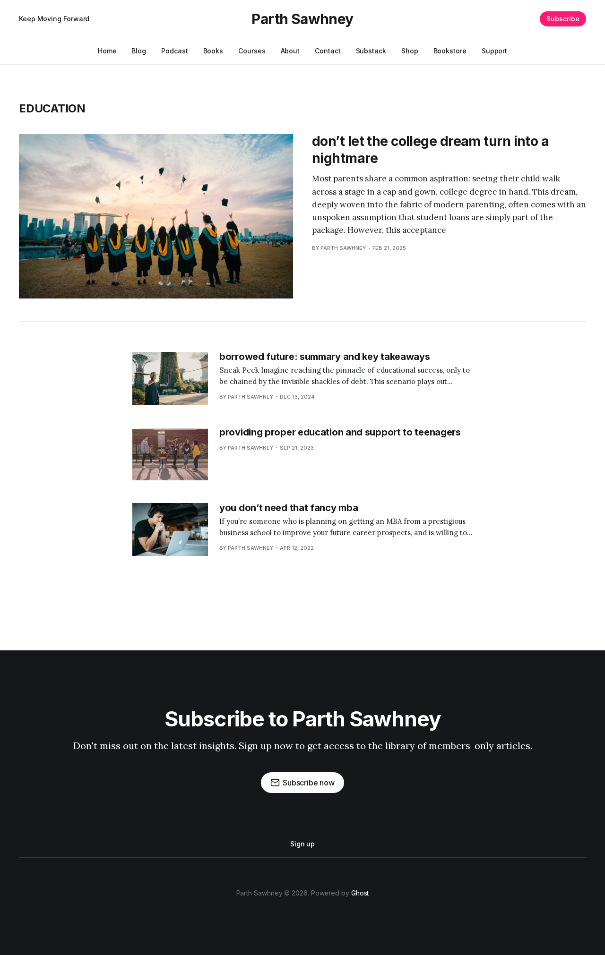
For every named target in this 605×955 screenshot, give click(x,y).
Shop (409, 51)
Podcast (174, 51)
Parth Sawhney (302, 19)
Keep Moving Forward (54, 19)
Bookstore (450, 51)
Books (213, 51)
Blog (138, 51)
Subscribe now (309, 782)
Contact (327, 51)
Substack (371, 51)
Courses (251, 51)
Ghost (360, 893)
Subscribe (562, 19)
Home (107, 51)
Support (494, 51)
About (290, 51)
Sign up (302, 844)
